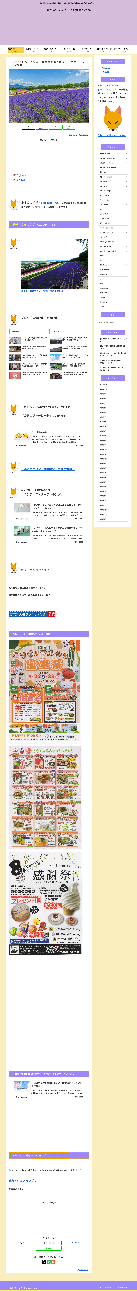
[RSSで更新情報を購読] (53, 1262)
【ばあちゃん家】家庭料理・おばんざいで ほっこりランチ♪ (113, 368)
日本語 (19, 179)
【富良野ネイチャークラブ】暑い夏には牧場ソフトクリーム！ (113, 354)
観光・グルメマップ (34, 570)
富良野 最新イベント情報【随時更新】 (41, 290)
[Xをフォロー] (44, 1262)
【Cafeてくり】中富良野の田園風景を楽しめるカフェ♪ (113, 347)
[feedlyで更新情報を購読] (49, 1262)
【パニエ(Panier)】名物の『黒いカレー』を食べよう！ (113, 340)
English (20, 175)
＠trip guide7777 (48, 202)
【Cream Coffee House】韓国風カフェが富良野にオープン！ (113, 361)
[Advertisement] (68, 30)
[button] (125, 322)
